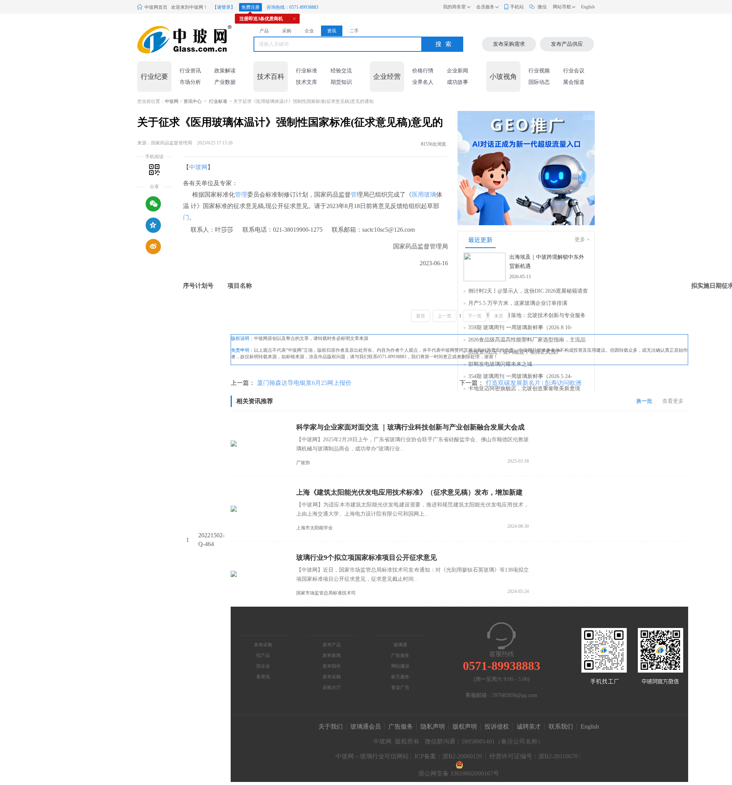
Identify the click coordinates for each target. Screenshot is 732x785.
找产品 (263, 655)
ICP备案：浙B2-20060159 (448, 756)
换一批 (644, 401)
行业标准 (306, 71)
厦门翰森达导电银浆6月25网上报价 (304, 383)
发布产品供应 (567, 44)
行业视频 (539, 71)
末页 (498, 316)
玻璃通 (400, 644)
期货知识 (341, 82)
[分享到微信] (153, 203)
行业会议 (573, 71)
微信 (542, 7)
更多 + (582, 239)
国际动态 (539, 82)
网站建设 (400, 666)
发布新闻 (332, 655)
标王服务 (400, 676)
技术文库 (306, 82)
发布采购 (263, 644)
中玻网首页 (155, 7)
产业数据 (225, 82)
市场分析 (190, 82)
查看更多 (673, 401)
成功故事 (457, 82)
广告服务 (400, 655)
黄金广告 (400, 687)
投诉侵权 (497, 726)
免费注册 (250, 7)
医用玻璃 (424, 194)
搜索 (445, 44)
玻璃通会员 (365, 726)
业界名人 (422, 82)
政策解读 (225, 71)
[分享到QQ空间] (153, 225)
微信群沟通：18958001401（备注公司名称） (484, 741)
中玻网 (171, 101)
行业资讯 (190, 71)
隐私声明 (433, 726)
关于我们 (330, 726)
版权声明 (465, 726)
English (588, 7)
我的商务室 (454, 7)
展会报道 (573, 82)
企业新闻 (457, 71)
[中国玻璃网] (175, 39)
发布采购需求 (509, 44)
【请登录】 (223, 7)
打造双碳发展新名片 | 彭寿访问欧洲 (533, 383)
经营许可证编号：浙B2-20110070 (534, 756)
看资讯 (263, 676)
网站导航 (562, 7)
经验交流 (341, 71)
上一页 (444, 316)
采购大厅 (332, 687)
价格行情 (422, 71)
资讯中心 (192, 101)
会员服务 (485, 7)
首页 (420, 316)
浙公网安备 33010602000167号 (458, 773)
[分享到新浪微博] (153, 246)
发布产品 (332, 644)
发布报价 (332, 666)
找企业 (263, 666)
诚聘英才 (530, 726)
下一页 (475, 316)
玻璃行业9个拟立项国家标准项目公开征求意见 (366, 557)
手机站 (517, 7)
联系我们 (561, 726)
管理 (241, 194)
